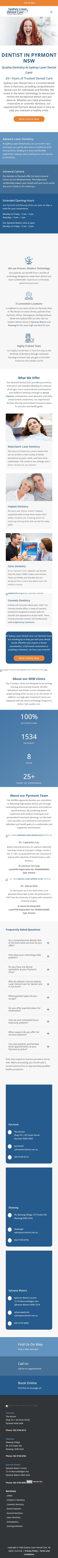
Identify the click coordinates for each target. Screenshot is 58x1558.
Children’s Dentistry (16, 1500)
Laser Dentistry (13, 1517)
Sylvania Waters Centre (25, 1297)
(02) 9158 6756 (21, 1240)
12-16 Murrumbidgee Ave (26, 1301)
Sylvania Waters (38, 322)
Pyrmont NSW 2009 (23, 1138)
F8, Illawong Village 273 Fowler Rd (30, 1214)
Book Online (28, 1383)
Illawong (12, 325)
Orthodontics (13, 1522)
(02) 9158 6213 (21, 1156)
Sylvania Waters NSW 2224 (27, 1304)
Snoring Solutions (15, 1526)
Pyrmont (10, 1413)
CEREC (10, 1495)
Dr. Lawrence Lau (29, 842)
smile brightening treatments (21, 622)
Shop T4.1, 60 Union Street (27, 1135)
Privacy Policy (31, 1551)
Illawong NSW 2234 (23, 1218)
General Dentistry (15, 1513)
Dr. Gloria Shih (29, 886)
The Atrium (19, 1131)
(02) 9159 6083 (21, 1323)
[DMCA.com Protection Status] (35, 1482)
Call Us (24, 1363)
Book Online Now (29, 119)
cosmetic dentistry (31, 385)
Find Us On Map (31, 1344)
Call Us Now (29, 3)
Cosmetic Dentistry (15, 1504)
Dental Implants (14, 1508)
